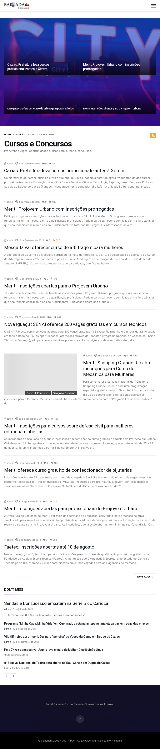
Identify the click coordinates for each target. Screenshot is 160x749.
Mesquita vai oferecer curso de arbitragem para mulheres (40, 108)
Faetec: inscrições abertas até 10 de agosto (49, 547)
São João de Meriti (64, 393)
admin (9, 163)
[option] (80, 72)
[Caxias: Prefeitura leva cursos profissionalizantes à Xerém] (42, 53)
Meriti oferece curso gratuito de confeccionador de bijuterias (68, 470)
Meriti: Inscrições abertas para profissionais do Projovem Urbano (71, 508)
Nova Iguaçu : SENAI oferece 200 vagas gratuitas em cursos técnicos (75, 324)
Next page (143, 577)
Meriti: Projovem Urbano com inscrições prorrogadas (59, 209)
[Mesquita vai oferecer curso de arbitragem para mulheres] (42, 95)
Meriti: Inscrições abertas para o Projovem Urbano (112, 108)
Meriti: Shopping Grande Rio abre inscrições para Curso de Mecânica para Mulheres (117, 368)
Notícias (21, 134)
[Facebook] (80, 719)
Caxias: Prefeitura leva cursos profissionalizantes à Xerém (28, 67)
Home (7, 134)
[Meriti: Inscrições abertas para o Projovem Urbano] (118, 95)
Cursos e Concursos (38, 393)
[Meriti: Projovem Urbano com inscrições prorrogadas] (118, 53)
